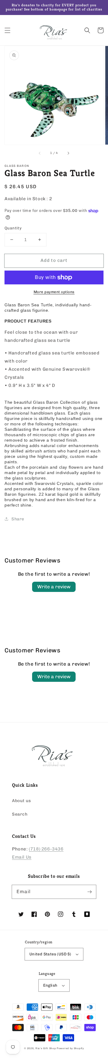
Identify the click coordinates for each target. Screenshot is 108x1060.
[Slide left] (39, 153)
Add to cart (54, 260)
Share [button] (17, 519)
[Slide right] (68, 153)
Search (20, 814)
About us (21, 800)
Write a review (53, 587)
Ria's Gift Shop (45, 1048)
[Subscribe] (89, 891)
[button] (7, 30)
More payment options (54, 292)
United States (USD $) (50, 954)
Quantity (13, 228)
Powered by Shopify (70, 1048)
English (50, 985)
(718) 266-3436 (46, 849)
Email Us (22, 857)
